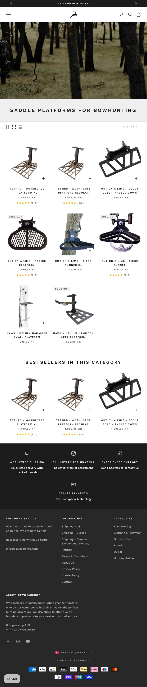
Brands (118, 545)
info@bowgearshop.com (22, 548)
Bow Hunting (122, 526)
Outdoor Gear (123, 539)
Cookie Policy (70, 575)
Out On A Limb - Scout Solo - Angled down (120, 190)
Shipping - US (71, 526)
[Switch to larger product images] (7, 127)
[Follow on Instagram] (18, 641)
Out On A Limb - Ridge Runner (120, 263)
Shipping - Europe (74, 532)
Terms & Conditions (75, 556)
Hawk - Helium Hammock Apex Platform (73, 335)
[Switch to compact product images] (20, 127)
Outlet (118, 551)
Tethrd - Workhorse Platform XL (27, 190)
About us (68, 562)
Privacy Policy (71, 568)
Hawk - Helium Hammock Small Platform (27, 335)
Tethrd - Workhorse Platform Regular (73, 190)
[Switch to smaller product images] (14, 127)
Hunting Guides (124, 558)
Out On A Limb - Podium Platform (27, 263)
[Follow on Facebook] (8, 641)
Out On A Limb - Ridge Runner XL (73, 263)
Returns (67, 549)
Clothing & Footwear (127, 532)
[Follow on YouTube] (28, 641)
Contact (67, 581)
